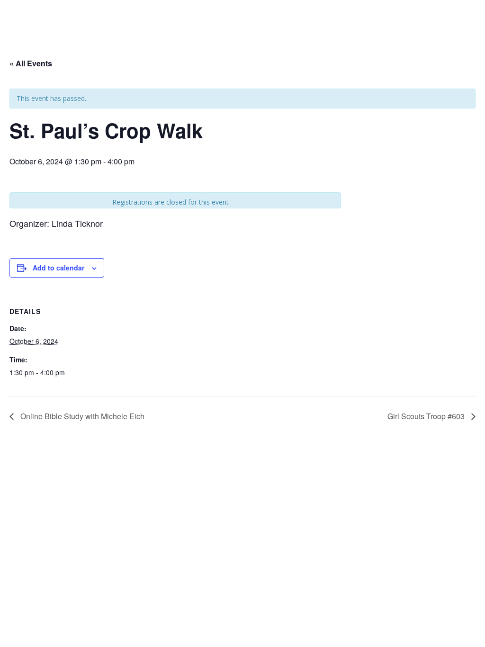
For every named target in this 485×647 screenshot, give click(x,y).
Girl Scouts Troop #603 (427, 416)
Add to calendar (58, 267)
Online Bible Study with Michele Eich (81, 416)
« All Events (30, 63)
